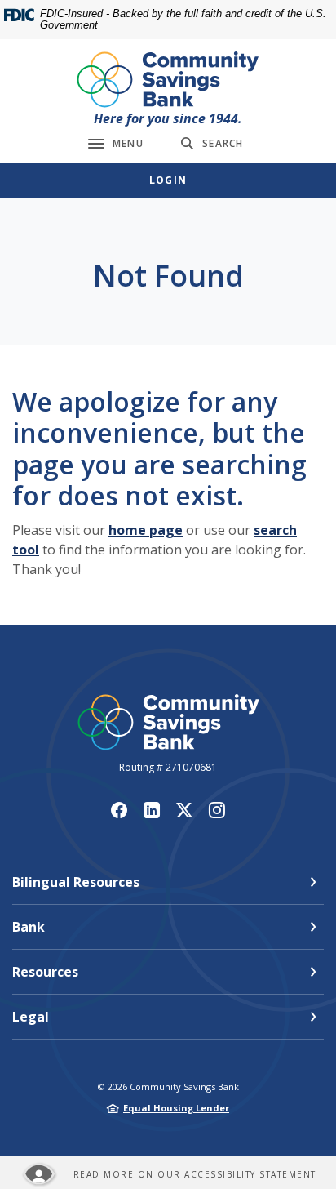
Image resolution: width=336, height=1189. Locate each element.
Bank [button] (28, 927)
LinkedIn (152, 810)
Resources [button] (45, 972)
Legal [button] (30, 1017)
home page (145, 530)
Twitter (184, 810)
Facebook (119, 810)
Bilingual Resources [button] (75, 882)
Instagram (217, 810)
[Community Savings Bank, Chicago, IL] (168, 80)
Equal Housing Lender (176, 1108)
